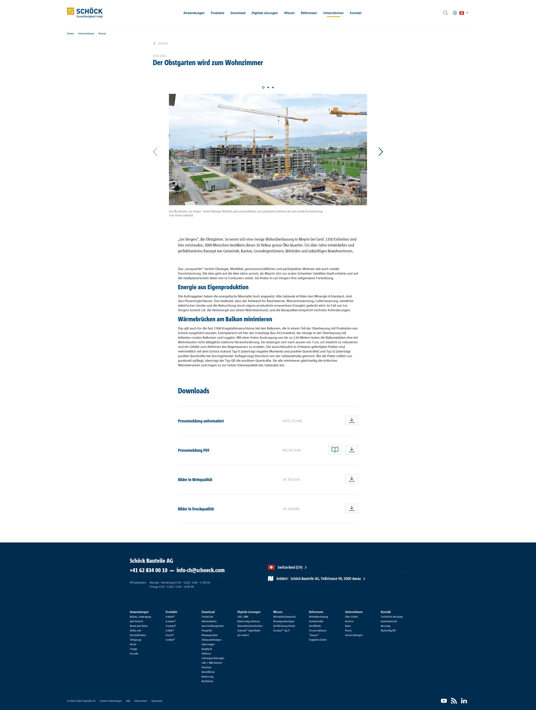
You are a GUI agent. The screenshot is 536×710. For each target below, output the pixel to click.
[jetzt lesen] (335, 449)
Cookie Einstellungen (111, 700)
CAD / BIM (242, 616)
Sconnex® (171, 621)
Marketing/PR (388, 630)
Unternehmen (333, 13)
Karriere (349, 621)
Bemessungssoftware (248, 621)
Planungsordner (210, 635)
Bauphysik (207, 649)
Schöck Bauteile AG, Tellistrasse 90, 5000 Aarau (318, 578)
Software (206, 653)
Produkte (217, 13)
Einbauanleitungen (211, 639)
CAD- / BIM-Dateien (212, 662)
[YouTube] (444, 701)
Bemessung (208, 676)
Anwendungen (194, 13)
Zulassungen (208, 644)
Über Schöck (351, 616)
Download (238, 13)
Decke (133, 644)
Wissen (289, 13)
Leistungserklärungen (213, 658)
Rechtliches (208, 681)
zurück (163, 43)
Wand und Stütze (139, 625)
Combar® (170, 639)
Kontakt (356, 13)
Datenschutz (140, 700)
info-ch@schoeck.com (201, 570)
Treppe (133, 649)
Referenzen (309, 13)
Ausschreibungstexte (213, 625)
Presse (102, 33)
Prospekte (207, 630)
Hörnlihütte (315, 625)
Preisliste (206, 667)
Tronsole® (171, 625)
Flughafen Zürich (317, 639)
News (348, 625)
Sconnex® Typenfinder (249, 630)
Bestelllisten (208, 672)
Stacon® (170, 635)
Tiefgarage (135, 639)
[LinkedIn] (464, 701)
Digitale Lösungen (265, 13)
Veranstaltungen (354, 635)
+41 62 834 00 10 (149, 570)
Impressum (156, 700)
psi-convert (243, 635)
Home (70, 33)
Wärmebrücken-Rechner (250, 625)
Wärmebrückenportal (284, 616)
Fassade (134, 653)
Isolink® (170, 630)
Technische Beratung (392, 616)
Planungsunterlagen (283, 621)
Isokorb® (170, 616)
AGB (128, 700)
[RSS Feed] (454, 701)
